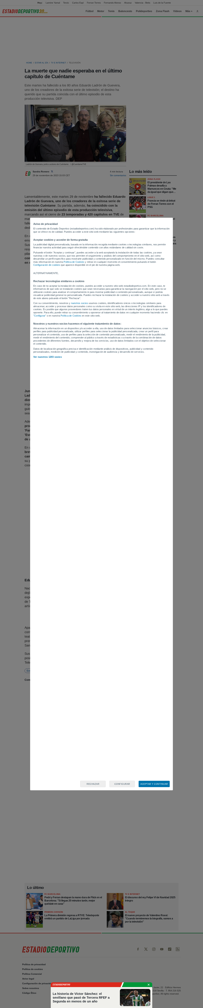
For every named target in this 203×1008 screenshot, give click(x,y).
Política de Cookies (74, 262)
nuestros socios (79, 303)
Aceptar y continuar (154, 784)
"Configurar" (39, 315)
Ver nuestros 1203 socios (47, 357)
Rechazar (93, 784)
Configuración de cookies (46, 265)
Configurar (122, 784)
